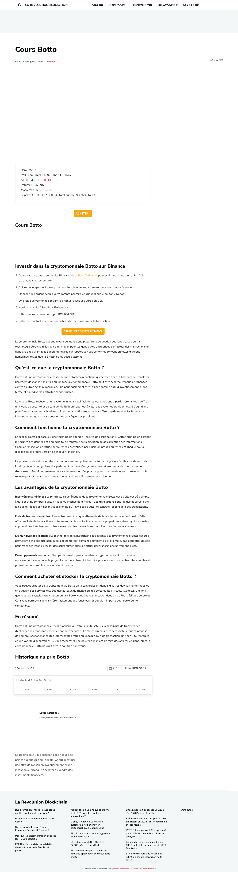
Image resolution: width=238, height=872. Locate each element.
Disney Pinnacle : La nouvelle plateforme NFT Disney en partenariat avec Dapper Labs (87, 825)
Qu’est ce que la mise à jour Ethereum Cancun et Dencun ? (32, 828)
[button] (19, 4)
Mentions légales (121, 868)
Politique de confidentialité (143, 868)
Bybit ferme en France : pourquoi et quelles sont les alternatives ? (35, 811)
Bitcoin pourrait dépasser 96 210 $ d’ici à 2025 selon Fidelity (145, 811)
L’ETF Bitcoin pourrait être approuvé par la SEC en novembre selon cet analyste (146, 833)
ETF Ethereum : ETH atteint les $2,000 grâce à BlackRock (88, 843)
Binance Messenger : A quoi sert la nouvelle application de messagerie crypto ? (90, 853)
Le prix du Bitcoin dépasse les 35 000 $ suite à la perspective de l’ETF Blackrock (146, 845)
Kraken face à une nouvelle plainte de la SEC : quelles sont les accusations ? (90, 813)
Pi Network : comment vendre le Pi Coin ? (34, 820)
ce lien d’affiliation (86, 275)
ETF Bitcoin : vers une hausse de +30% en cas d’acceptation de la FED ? (144, 857)
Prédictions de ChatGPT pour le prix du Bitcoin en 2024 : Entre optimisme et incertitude (146, 821)
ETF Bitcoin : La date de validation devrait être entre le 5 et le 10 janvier (34, 847)
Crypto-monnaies (45, 61)
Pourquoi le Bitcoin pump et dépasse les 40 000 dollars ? (35, 837)
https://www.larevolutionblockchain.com (57, 717)
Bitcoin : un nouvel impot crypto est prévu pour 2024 (90, 835)
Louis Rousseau (49, 712)
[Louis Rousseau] (27, 718)
